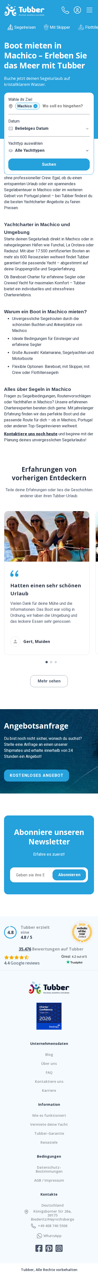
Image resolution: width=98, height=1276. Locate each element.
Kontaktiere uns (49, 1081)
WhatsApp (52, 1236)
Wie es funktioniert (49, 1115)
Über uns (49, 1063)
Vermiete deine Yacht (49, 1124)
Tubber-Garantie (49, 1133)
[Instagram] (59, 1248)
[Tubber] (24, 10)
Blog (49, 1054)
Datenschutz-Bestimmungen (49, 1169)
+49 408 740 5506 (52, 1226)
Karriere (49, 1090)
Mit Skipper (60, 27)
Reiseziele (49, 1142)
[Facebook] (38, 1248)
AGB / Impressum (49, 1180)
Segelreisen (25, 27)
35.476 (25, 949)
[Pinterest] (49, 1248)
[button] (65, 9)
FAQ (49, 1072)
